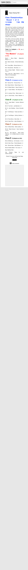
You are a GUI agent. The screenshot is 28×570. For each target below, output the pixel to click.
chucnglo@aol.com (20, 44)
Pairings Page (13, 152)
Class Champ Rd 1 (14, 13)
